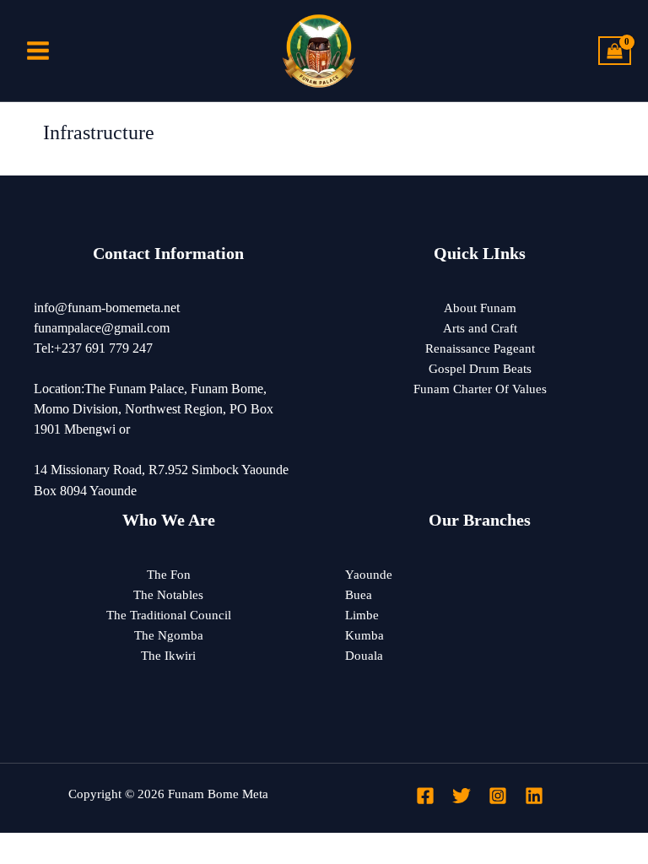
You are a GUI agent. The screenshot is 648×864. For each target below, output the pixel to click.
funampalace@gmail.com (102, 328)
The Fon (169, 574)
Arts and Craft (480, 328)
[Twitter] (461, 795)
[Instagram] (498, 795)
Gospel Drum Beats (480, 368)
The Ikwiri (168, 655)
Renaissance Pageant (480, 348)
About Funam (480, 308)
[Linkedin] (534, 795)
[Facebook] (425, 795)
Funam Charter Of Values (480, 389)
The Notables (168, 595)
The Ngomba (168, 635)
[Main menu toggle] (38, 51)
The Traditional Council (168, 615)
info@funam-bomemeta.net (107, 307)
